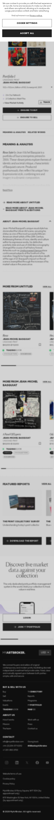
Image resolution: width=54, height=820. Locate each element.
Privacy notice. (36, 15)
